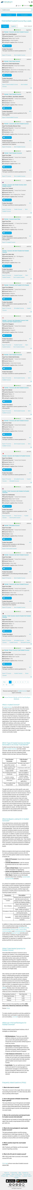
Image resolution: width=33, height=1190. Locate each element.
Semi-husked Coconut (19, 378)
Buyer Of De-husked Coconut (9, 548)
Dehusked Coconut (14, 481)
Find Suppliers (24, 15)
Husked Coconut (18, 275)
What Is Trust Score (17, 1174)
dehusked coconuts (23, 927)
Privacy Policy (4, 1176)
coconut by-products (20, 931)
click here (14, 1017)
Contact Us (25, 1172)
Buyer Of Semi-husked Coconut (10, 84)
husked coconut (7, 707)
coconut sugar (14, 929)
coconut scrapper (7, 931)
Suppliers (13, 26)
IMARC (4, 988)
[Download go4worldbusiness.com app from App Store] (11, 1181)
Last (12, 684)
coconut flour (22, 929)
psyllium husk (15, 933)
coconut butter (6, 929)
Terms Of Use (26, 1174)
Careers (16, 1177)
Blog (20, 1172)
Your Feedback (6, 1174)
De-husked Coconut (19, 308)
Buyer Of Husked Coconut (8, 242)
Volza (8, 1008)
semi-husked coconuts (10, 749)
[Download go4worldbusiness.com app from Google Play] (21, 1181)
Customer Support (27, 1176)
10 (6, 684)
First (4, 682)
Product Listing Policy (15, 1176)
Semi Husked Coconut (19, 55)
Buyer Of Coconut (6, 55)
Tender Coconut (18, 209)
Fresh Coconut (18, 515)
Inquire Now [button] (8, 45)
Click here (5, 1163)
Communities (13, 1172)
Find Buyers (9, 15)
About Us (6, 1172)
